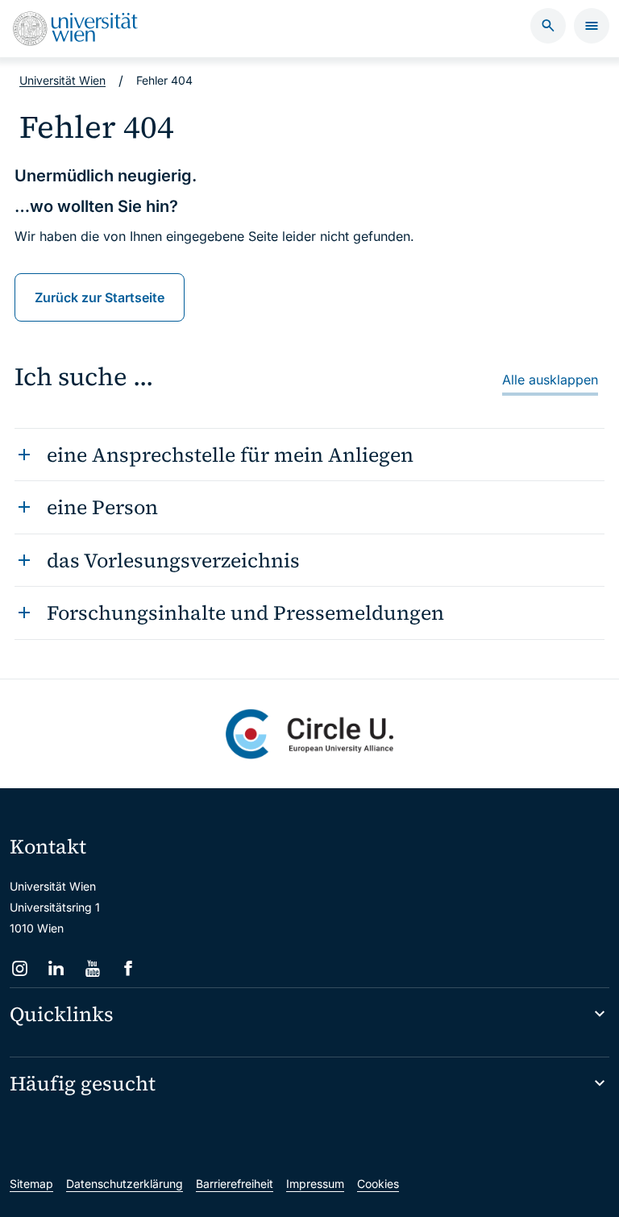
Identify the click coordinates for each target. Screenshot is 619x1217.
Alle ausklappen (550, 380)
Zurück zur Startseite (99, 297)
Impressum (315, 1183)
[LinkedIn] (56, 968)
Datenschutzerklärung (124, 1183)
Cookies (378, 1183)
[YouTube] (92, 968)
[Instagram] (19, 968)
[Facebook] (128, 968)
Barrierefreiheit (234, 1183)
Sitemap (31, 1183)
